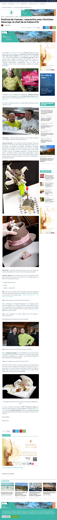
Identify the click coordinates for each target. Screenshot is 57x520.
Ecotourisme (11, 3)
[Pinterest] (51, 27)
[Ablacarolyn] (2, 25)
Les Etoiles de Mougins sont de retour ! (49, 193)
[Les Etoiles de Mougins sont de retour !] (42, 191)
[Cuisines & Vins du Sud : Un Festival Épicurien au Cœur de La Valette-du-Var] (42, 176)
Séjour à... (43, 116)
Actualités (4, 3)
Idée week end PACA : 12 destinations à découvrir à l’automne (46, 141)
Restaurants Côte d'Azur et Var (48, 190)
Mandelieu (47, 197)
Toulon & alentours (49, 182)
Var (17, 3)
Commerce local (33, 3)
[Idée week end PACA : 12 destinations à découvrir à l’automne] (21, 487)
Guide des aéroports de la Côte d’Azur (49, 493)
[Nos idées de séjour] (47, 84)
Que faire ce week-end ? (7, 7)
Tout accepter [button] (15, 516)
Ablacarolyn (8, 25)
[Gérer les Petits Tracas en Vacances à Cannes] (7, 487)
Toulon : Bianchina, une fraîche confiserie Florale (49, 185)
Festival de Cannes (10, 16)
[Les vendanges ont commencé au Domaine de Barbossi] (42, 199)
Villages (42, 138)
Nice (44, 495)
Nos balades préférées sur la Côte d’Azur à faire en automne (47, 127)
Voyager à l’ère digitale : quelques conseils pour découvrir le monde (46, 119)
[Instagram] (52, 1)
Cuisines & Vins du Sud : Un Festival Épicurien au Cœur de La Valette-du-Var (50, 177)
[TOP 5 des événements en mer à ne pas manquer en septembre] (35, 487)
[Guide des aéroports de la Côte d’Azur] (49, 487)
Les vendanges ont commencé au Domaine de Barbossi (50, 200)
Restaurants (23, 3)
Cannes (2, 16)
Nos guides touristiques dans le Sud (22, 7)
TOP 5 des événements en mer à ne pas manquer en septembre (35, 494)
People (16, 16)
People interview (23, 16)
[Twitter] (55, 1)
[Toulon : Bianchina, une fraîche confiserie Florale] (42, 184)
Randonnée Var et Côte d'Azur (47, 123)
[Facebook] (50, 1)
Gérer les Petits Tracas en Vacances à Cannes (7, 493)
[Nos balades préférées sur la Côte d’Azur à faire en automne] (47, 150)
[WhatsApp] (54, 27)
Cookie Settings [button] (6, 516)
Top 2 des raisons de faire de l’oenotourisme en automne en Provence (47, 134)
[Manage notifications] (4, 516)
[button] (48, 1)
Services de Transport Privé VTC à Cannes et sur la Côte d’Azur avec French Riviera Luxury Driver (47, 112)
